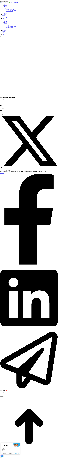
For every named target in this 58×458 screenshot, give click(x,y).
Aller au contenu (2, 0)
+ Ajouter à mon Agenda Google (7, 102)
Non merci (4, 453)
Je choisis (10, 453)
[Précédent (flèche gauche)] (0, 457)
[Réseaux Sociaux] (30, 165)
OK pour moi (17, 453)
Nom (1, 392)
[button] (2, 456)
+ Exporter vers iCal (5, 103)
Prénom (1, 393)
